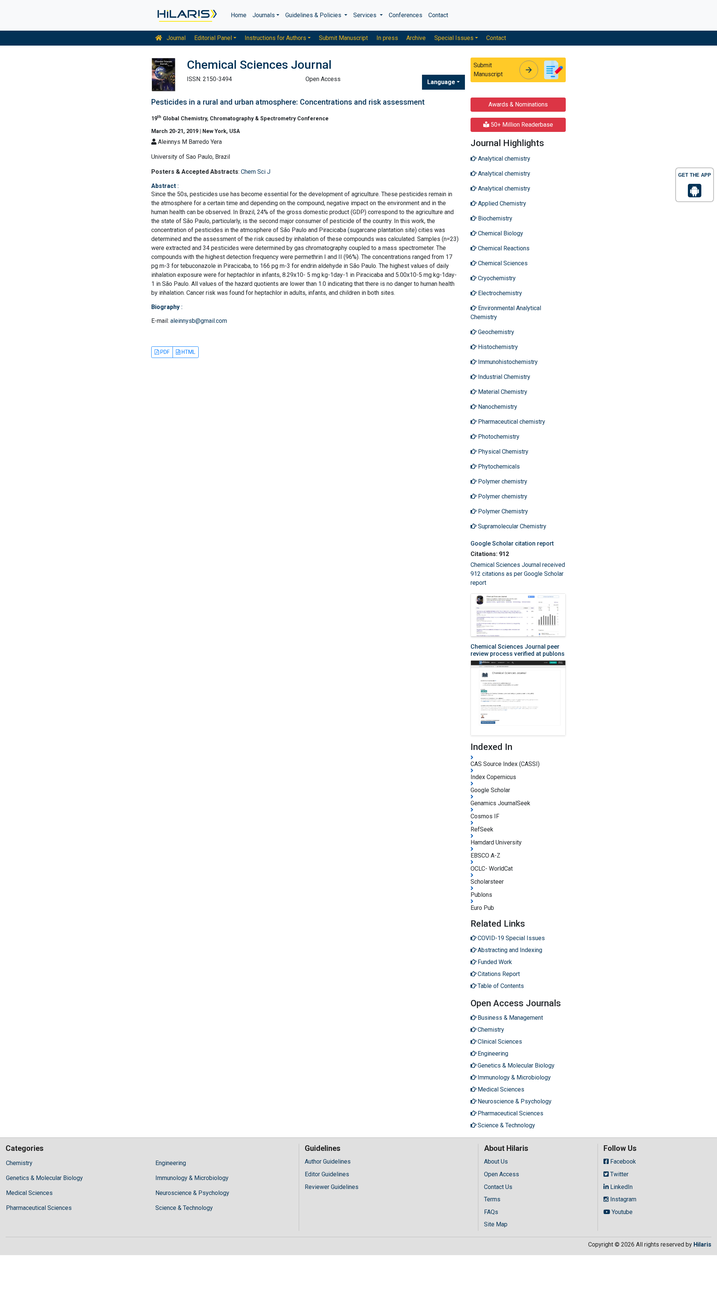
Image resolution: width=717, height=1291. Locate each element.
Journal (175, 37)
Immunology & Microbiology (192, 1178)
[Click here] (186, 15)
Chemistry (19, 1163)
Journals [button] (263, 15)
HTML (187, 352)
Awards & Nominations (518, 104)
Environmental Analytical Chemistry (506, 313)
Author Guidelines (328, 1161)
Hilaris (702, 1244)
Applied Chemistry (501, 203)
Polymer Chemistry (502, 511)
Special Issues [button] (454, 37)
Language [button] (441, 82)
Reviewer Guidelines (331, 1186)
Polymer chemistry (502, 481)
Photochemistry (498, 436)
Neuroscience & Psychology (192, 1192)
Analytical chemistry (503, 158)
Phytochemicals (498, 466)
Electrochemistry (499, 293)
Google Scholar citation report (512, 543)
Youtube (621, 1212)
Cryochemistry (496, 278)
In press (387, 37)
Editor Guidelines (327, 1174)
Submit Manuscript (343, 37)
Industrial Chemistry (503, 376)
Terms (492, 1199)
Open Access (501, 1174)
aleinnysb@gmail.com (198, 320)
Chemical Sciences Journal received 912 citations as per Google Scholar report (518, 573)
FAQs (491, 1212)
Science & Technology (184, 1207)
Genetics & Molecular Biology (44, 1178)
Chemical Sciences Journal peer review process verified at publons (518, 650)
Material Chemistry (502, 391)
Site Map (496, 1224)
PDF (164, 352)
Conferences (405, 15)
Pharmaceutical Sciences (39, 1207)
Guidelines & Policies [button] (314, 15)
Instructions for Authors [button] (275, 37)
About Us (496, 1161)
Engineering (170, 1163)
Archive (416, 37)
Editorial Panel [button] (213, 37)
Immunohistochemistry (507, 361)
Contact (438, 15)
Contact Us (498, 1186)
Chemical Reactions (503, 248)
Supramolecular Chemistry (511, 526)
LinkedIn (621, 1186)
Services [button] (365, 15)
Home (238, 15)
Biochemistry (494, 218)
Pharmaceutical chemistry (511, 421)
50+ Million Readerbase (521, 124)
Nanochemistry (497, 406)
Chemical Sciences (502, 263)
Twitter (618, 1174)
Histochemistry (497, 346)
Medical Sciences (29, 1192)
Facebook (622, 1161)
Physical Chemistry (502, 451)
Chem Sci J (255, 171)
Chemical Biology (500, 233)
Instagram (622, 1199)
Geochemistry (495, 332)
